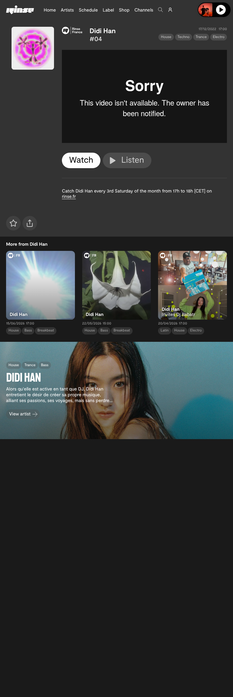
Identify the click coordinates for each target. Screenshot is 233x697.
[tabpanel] (144, 96)
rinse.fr (69, 196)
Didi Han (102, 31)
